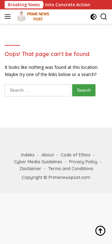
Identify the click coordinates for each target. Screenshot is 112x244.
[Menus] (9, 16)
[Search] (103, 17)
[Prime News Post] (33, 16)
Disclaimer (30, 168)
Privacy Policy (83, 162)
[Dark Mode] (93, 17)
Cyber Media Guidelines (38, 162)
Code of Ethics (76, 155)
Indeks (28, 155)
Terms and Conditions (70, 168)
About (47, 155)
